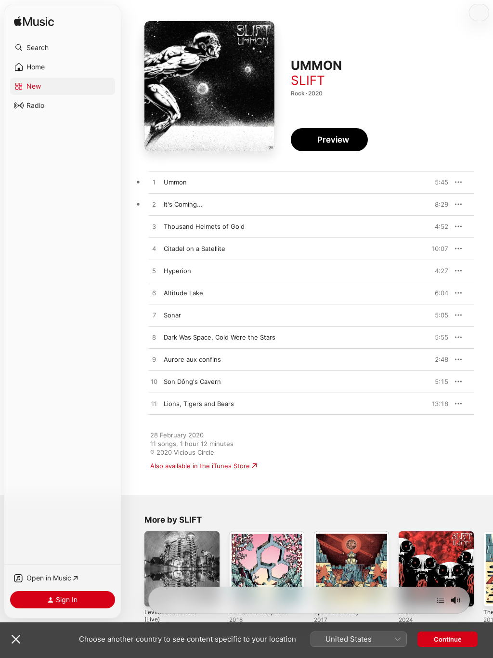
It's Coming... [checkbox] (183, 204)
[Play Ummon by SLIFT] (154, 182)
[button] (63, 47)
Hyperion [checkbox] (177, 271)
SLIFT (308, 80)
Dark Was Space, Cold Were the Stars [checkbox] (219, 337)
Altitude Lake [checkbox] (183, 293)
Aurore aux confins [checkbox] (192, 359)
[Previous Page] (135, 568)
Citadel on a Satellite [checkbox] (194, 248)
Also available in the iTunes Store (200, 466)
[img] (34, 21)
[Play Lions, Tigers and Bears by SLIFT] (154, 404)
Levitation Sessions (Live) (170, 615)
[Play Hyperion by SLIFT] (154, 271)
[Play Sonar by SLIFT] (154, 315)
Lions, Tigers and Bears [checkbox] (199, 404)
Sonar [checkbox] (172, 315)
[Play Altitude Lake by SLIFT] (154, 293)
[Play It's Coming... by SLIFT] (154, 204)
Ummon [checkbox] (175, 182)
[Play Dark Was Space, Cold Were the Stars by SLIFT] (154, 337)
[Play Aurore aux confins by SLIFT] (154, 359)
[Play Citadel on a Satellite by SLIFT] (154, 249)
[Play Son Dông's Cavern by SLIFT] (154, 382)
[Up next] (440, 600)
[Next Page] (483, 568)
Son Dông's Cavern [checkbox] (192, 381)
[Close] (16, 639)
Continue (448, 639)
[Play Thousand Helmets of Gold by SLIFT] (154, 227)
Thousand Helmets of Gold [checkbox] (204, 226)
